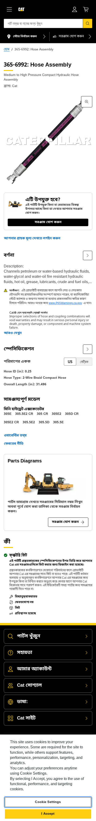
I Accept (48, 814)
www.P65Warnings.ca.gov (65, 303)
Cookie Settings (48, 802)
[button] (32, 238)
